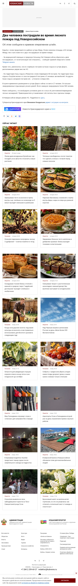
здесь (42, 98)
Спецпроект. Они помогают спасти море (67, 537)
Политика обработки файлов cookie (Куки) (66, 552)
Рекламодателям (65, 544)
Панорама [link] (7, 236)
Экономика (5, 543)
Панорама (43, 533)
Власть (3, 539)
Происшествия (7, 31)
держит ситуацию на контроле (56, 102)
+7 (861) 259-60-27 (29, 569)
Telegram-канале (8, 62)
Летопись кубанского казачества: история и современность (47, 541)
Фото (22, 536)
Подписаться (14, 109)
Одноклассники (64, 3)
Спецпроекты (44, 546)
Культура (24, 533)
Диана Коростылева (32, 31)
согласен (65, 580)
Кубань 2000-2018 (46, 549)
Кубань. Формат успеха (47, 552)
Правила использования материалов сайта (67, 548)
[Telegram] (15, 116)
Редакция (63, 541)
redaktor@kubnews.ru (47, 569)
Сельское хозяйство (27, 546)
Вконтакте (60, 3)
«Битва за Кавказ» (46, 536)
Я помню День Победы (67, 533)
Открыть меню (3, 3)
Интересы (24, 549)
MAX (53, 109)
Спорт (3, 549)
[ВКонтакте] (7, 116)
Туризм (23, 543)
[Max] (19, 116)
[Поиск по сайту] (74, 3)
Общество (4, 536)
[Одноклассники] (11, 116)
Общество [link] (7, 153)
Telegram (68, 3)
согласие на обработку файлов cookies (35, 583)
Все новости (5, 533)
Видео (23, 539)
